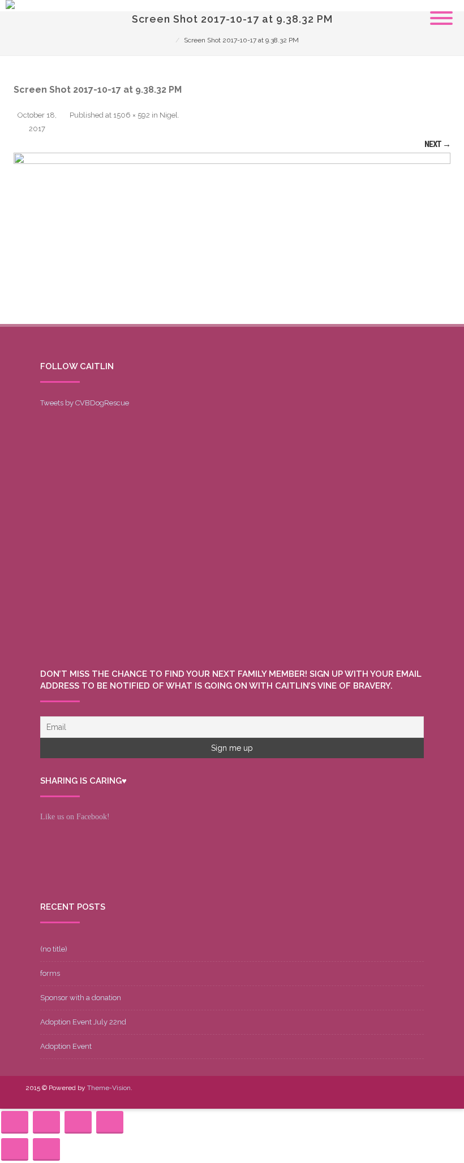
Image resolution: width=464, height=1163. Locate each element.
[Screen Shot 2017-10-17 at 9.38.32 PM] (232, 238)
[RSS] (429, 1095)
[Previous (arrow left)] (14, 1149)
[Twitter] (357, 1095)
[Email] (411, 1095)
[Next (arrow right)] (46, 1149)
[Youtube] (375, 1095)
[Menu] (441, 11)
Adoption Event (66, 1046)
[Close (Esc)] (14, 1122)
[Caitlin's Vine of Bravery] (10, 6)
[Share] (46, 1122)
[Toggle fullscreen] (78, 1122)
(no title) (53, 949)
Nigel (169, 115)
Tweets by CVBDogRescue (84, 403)
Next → (437, 144)
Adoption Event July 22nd (83, 1022)
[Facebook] (339, 1095)
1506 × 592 (131, 115)
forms (50, 973)
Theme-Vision (109, 1088)
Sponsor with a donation (80, 997)
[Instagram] (393, 1095)
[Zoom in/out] (109, 1122)
